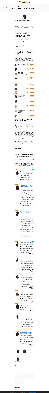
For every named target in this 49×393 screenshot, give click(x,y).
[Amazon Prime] (33, 253)
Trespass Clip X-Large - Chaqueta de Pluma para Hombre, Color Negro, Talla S (21, 69)
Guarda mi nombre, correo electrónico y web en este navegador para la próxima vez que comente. (24, 385)
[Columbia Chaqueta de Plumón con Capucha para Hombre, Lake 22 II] (17, 277)
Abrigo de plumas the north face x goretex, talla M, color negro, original (21, 96)
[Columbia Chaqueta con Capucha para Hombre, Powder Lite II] (17, 172)
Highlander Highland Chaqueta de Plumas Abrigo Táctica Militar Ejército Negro (21, 89)
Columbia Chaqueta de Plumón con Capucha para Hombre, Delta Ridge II (26, 258)
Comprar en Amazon (31, 208)
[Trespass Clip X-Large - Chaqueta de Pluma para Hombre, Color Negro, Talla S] (17, 306)
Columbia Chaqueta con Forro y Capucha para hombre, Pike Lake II (21, 73)
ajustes (24, 392)
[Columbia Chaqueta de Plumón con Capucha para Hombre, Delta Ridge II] (17, 260)
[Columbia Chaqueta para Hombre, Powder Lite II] (17, 293)
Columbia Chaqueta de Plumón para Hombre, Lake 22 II (27, 243)
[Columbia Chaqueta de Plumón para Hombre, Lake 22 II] (17, 244)
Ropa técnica (16, 364)
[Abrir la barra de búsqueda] (47, 2)
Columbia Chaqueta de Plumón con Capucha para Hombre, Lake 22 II (26, 275)
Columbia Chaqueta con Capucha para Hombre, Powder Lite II (26, 171)
